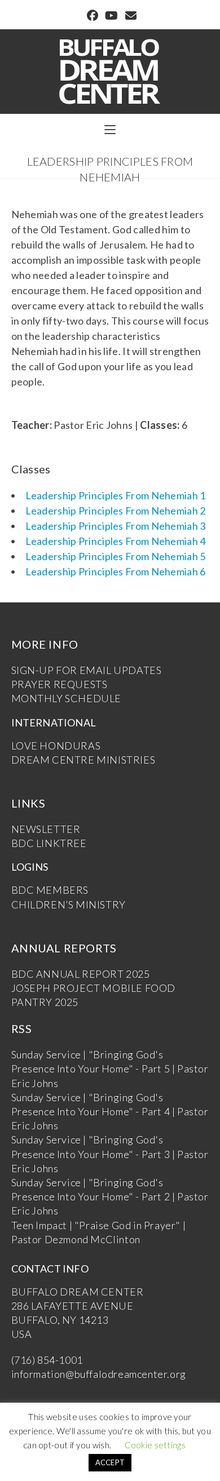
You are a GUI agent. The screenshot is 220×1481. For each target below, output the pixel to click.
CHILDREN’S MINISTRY (68, 904)
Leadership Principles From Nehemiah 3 (115, 526)
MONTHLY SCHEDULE (66, 698)
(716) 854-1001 (47, 1360)
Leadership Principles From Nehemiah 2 (115, 510)
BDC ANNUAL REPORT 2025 (80, 974)
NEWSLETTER (46, 829)
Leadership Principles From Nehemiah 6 (115, 571)
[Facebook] (92, 15)
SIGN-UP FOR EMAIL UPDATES (86, 670)
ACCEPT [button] (110, 1462)
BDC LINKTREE (49, 843)
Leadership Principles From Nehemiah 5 (115, 556)
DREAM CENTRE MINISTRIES (83, 759)
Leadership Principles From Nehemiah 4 (115, 541)
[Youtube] (111, 15)
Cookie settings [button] (155, 1445)
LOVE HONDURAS (56, 745)
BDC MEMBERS (50, 890)
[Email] (129, 15)
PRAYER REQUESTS (59, 684)
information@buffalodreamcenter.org (98, 1374)
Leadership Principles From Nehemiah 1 (115, 495)
